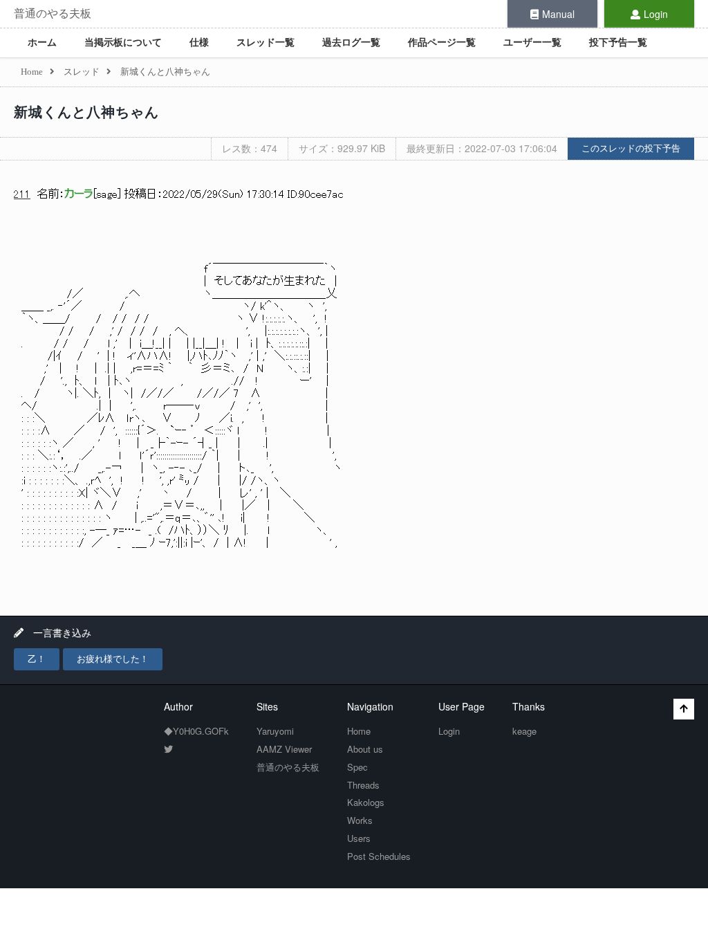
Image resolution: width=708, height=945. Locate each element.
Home (359, 730)
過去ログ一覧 (351, 42)
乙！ (37, 659)
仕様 (199, 42)
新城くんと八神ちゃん (86, 112)
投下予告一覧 (618, 42)
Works (360, 820)
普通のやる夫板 (52, 13)
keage (524, 730)
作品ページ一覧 (442, 42)
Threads (363, 784)
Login (656, 14)
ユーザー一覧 (532, 42)
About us (365, 748)
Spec (357, 766)
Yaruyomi (275, 730)
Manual (558, 14)
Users (359, 838)
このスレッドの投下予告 (630, 148)
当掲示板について (123, 42)
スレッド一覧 (265, 42)
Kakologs (365, 802)
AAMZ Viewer (284, 748)
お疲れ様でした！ (113, 659)
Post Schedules (379, 856)
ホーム (42, 42)
